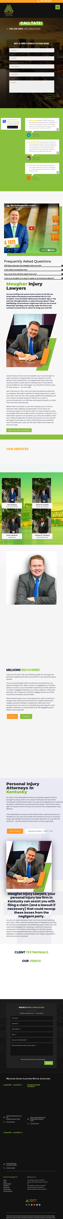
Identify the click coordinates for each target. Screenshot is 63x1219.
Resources (6, 1185)
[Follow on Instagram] (34, 1205)
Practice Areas (7, 1183)
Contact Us (26, 716)
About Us (12, 716)
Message (11, 79)
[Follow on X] (29, 1205)
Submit (49, 97)
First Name (12, 46)
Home (4, 1180)
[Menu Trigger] (57, 7)
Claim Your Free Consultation (19, 430)
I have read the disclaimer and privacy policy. (32, 1059)
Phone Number (13, 63)
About (5, 1182)
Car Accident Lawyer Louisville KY (36, 1180)
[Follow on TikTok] (37, 1205)
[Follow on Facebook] (26, 1205)
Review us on (11, 127)
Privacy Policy (7, 1189)
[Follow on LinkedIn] (40, 1205)
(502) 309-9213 (10, 1122)
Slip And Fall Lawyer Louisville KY (35, 1187)
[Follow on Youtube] (32, 1205)
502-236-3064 (16, 29)
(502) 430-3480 (10, 1168)
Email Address (13, 71)
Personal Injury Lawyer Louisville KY (36, 1185)
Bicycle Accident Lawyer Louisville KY (37, 1189)
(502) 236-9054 (34, 1123)
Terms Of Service (7, 1191)
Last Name (12, 54)
